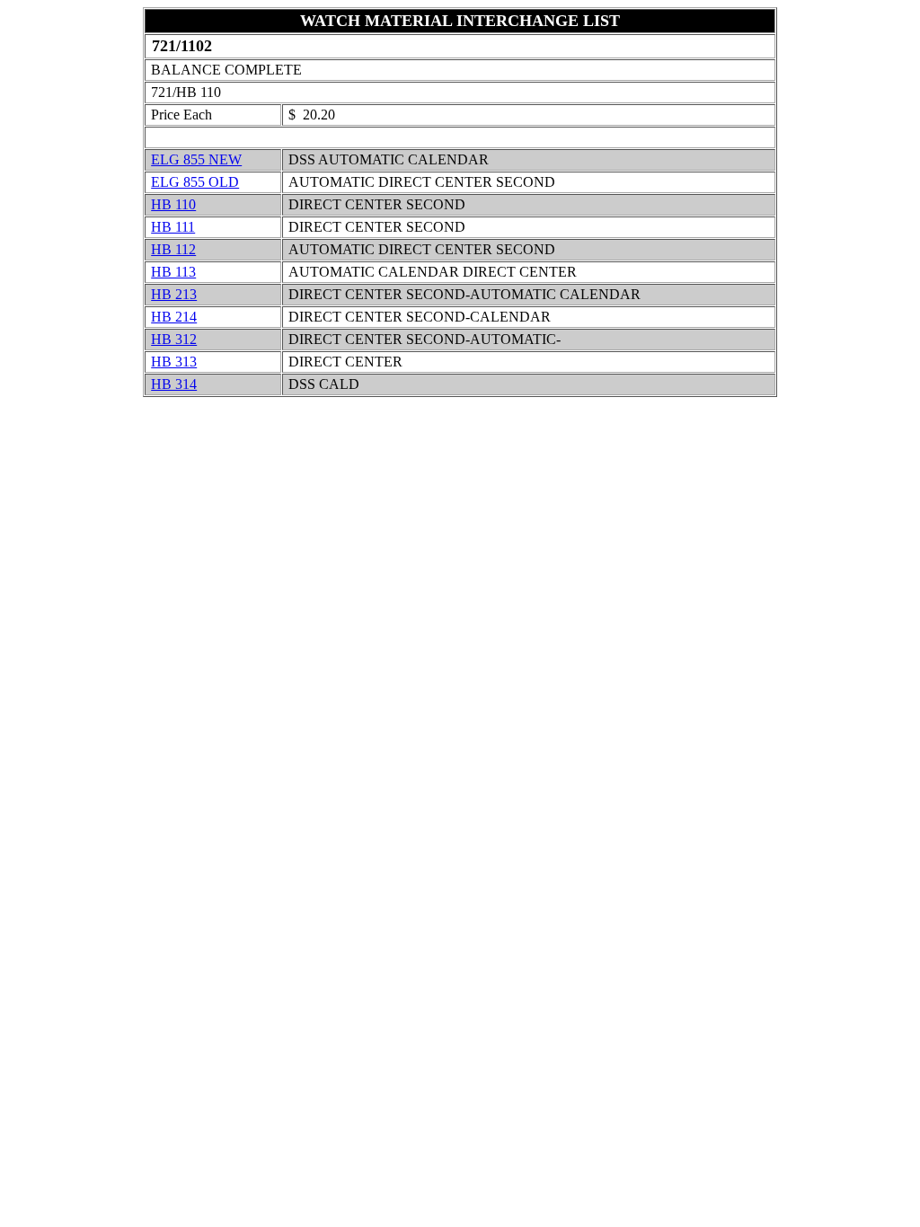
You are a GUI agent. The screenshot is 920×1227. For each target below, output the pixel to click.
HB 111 (173, 226)
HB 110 (173, 204)
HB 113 (173, 271)
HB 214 (174, 316)
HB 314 (174, 384)
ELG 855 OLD (195, 182)
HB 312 (174, 339)
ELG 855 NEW (196, 159)
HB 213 (174, 294)
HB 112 (173, 249)
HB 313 (174, 361)
